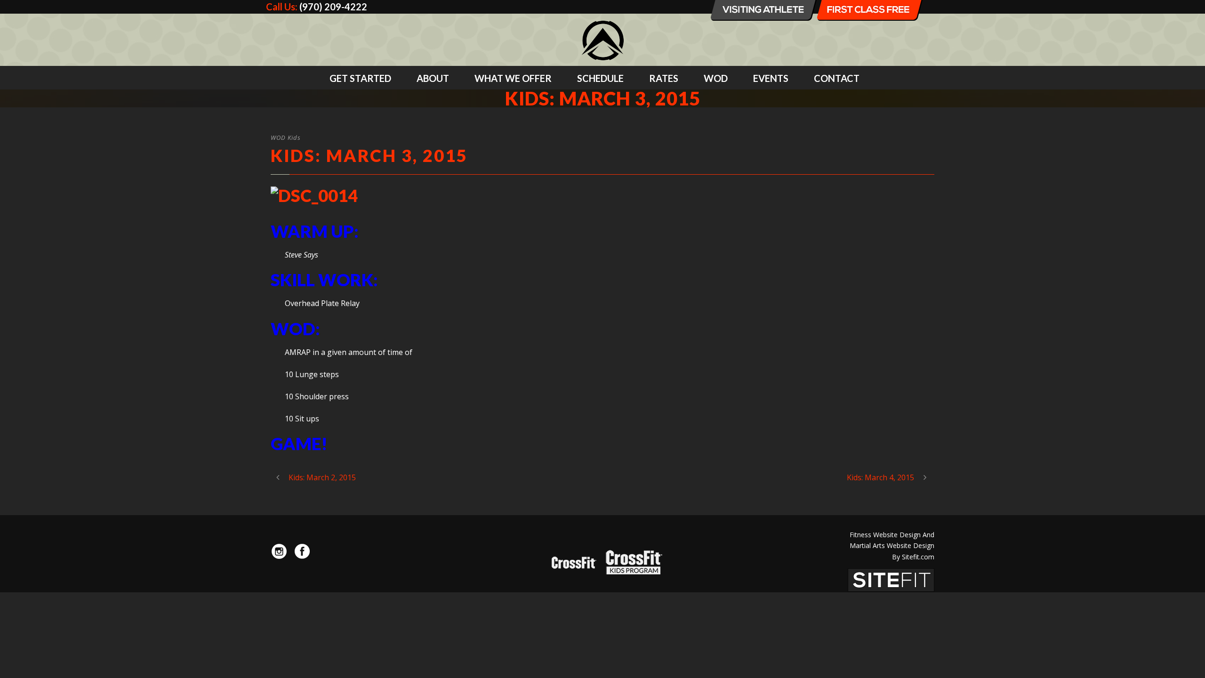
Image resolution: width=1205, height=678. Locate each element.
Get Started (360, 78)
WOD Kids (286, 137)
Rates (663, 78)
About (433, 78)
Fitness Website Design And (892, 534)
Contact (837, 78)
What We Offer (513, 78)
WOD (716, 78)
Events (770, 78)
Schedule (600, 78)
